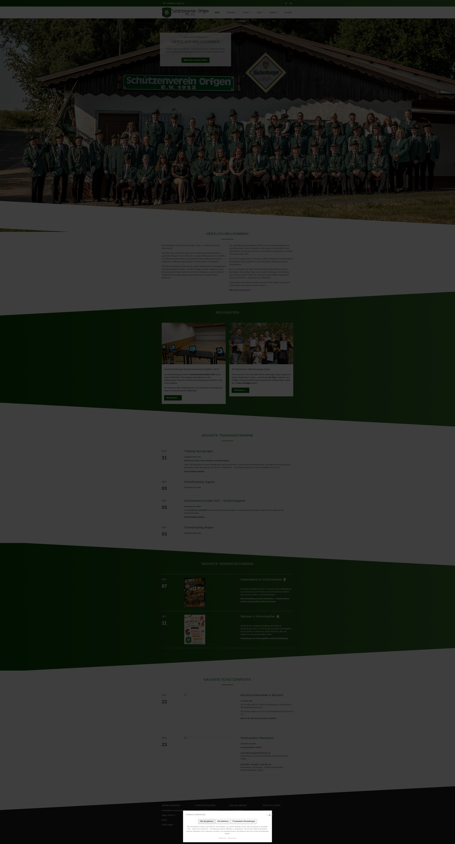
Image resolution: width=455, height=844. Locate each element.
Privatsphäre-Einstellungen (244, 821)
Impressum (222, 838)
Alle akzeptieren (206, 821)
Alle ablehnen (223, 821)
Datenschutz (232, 838)
